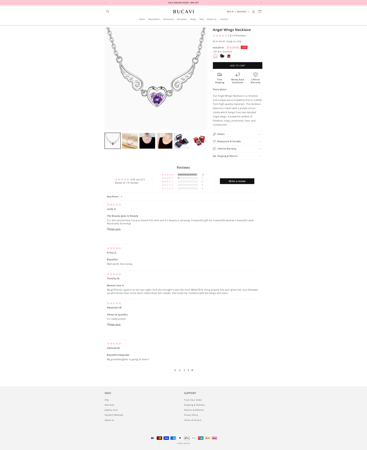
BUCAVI (187, 443)
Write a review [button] (237, 181)
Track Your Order (193, 400)
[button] (108, 11)
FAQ (107, 400)
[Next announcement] (261, 2)
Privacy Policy (191, 415)
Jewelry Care (111, 410)
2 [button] (179, 370)
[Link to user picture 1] (114, 234)
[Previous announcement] (106, 2)
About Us (109, 420)
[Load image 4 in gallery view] (165, 141)
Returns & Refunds (194, 410)
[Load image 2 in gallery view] (130, 141)
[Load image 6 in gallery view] (199, 141)
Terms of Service (192, 420)
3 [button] (184, 370)
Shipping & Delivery (194, 405)
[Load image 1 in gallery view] (113, 141)
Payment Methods (114, 415)
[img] (114, 204)
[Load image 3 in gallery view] (147, 141)
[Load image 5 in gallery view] (182, 141)
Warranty (109, 405)
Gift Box (222, 51)
